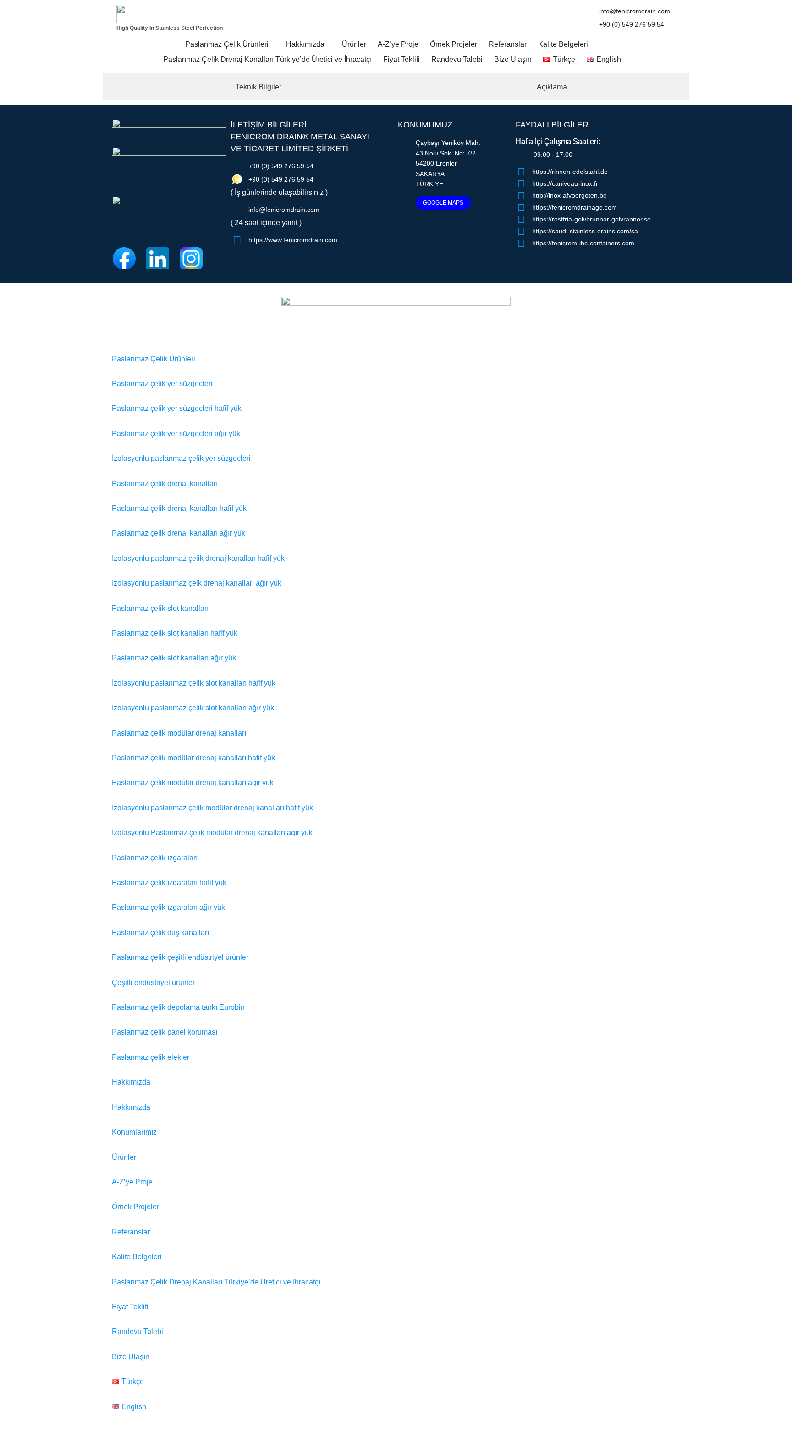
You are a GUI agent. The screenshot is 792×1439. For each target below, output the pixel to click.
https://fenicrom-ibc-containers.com (583, 243)
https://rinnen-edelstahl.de (570, 171)
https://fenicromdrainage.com (574, 207)
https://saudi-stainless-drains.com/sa (585, 231)
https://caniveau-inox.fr (565, 183)
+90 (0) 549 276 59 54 (631, 24)
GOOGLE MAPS (443, 202)
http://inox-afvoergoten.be (569, 195)
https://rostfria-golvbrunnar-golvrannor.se (591, 219)
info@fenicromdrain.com (634, 11)
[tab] (253, 86)
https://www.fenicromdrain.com (292, 240)
